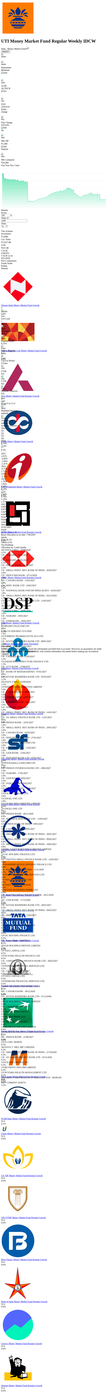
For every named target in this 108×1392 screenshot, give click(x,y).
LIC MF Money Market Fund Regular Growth (22, 1175)
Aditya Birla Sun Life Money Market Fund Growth (24, 350)
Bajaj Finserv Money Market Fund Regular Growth (24, 1259)
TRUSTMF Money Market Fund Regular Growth (23, 1217)
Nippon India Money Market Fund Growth (20, 305)
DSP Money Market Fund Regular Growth (20, 623)
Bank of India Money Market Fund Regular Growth (24, 1301)
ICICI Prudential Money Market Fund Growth (21, 487)
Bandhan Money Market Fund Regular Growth (22, 713)
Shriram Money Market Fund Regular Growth (21, 1385)
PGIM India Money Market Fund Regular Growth (23, 1118)
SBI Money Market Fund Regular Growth (20, 668)
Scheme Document (29, 644)
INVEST (5, 52)
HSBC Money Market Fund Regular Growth (21, 577)
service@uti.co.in (9, 532)
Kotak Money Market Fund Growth (17, 441)
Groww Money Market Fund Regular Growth (21, 1343)
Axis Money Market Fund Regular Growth (20, 396)
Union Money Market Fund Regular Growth (21, 1133)
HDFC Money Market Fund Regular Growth (21, 532)
